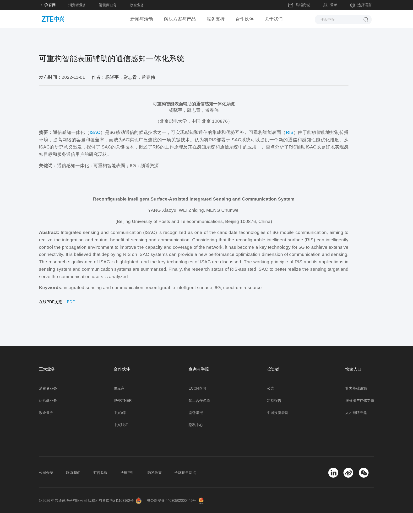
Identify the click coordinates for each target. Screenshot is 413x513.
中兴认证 (121, 425)
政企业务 (137, 5)
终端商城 (303, 5)
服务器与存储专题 (359, 400)
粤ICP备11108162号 (118, 500)
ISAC (95, 132)
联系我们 (73, 473)
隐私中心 (196, 425)
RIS (289, 132)
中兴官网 (48, 5)
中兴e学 (120, 413)
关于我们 (274, 18)
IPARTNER (123, 400)
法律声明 (127, 473)
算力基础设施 (356, 388)
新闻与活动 (141, 18)
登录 (333, 5)
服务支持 (215, 18)
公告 (270, 388)
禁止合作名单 (199, 400)
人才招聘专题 (356, 413)
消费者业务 (77, 5)
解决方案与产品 (180, 18)
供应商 (119, 388)
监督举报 (196, 413)
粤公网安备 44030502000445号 (171, 500)
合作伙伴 (244, 18)
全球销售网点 (185, 473)
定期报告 (274, 400)
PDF (71, 302)
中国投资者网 (277, 413)
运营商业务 (108, 5)
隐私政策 (154, 473)
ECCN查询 (197, 388)
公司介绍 (46, 473)
